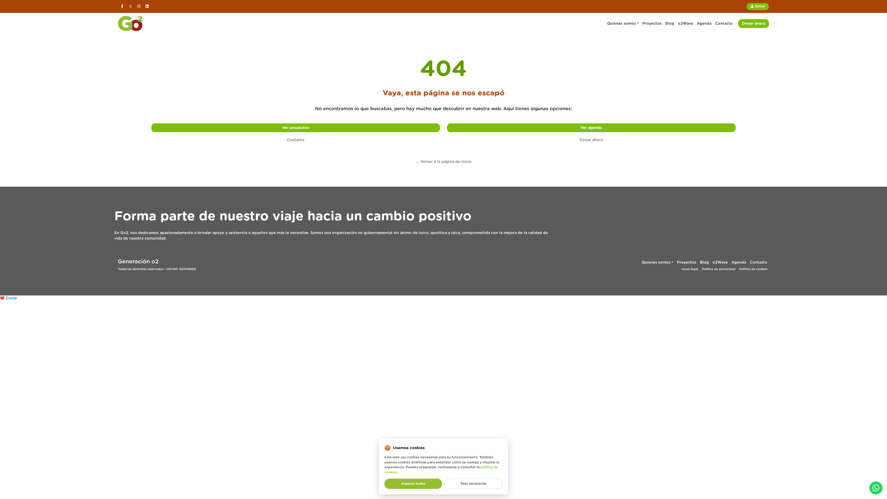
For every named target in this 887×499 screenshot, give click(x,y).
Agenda (704, 23)
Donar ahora (753, 23)
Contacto (724, 23)
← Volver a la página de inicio (444, 162)
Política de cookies (753, 269)
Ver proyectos (295, 128)
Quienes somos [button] (621, 23)
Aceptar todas (413, 483)
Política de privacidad (718, 269)
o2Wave (685, 23)
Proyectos (652, 23)
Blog (669, 23)
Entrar (759, 6)
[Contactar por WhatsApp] (875, 487)
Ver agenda (591, 128)
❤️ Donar (8, 298)
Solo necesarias (473, 483)
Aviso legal (690, 269)
